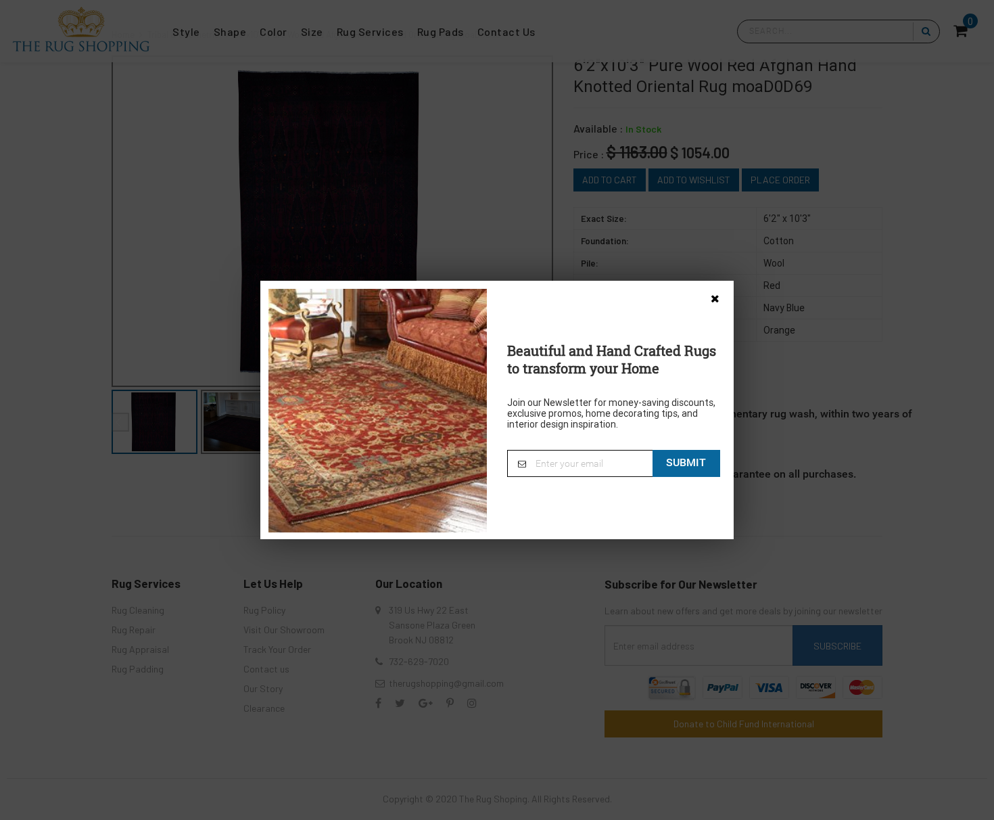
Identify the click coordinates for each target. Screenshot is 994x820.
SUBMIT (686, 462)
